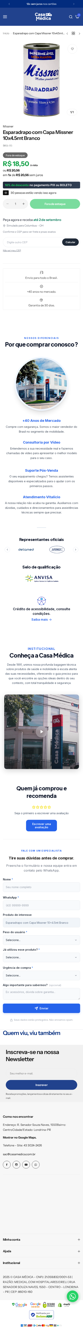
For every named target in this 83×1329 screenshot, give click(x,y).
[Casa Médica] (43, 17)
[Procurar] (70, 17)
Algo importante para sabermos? (32, 985)
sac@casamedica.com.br (19, 1154)
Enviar (44, 1008)
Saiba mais (39, 619)
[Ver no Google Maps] (35, 1305)
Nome (8, 879)
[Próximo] (75, 549)
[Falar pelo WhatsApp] (72, 1296)
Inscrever (42, 1085)
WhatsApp (11, 897)
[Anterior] (7, 549)
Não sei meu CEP (12, 250)
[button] (9, 3)
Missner (8, 126)
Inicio (6, 33)
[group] (41, 79)
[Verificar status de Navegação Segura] (20, 1305)
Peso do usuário (15, 932)
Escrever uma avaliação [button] (41, 825)
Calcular (70, 242)
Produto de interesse (17, 914)
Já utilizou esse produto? (21, 949)
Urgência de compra (18, 967)
